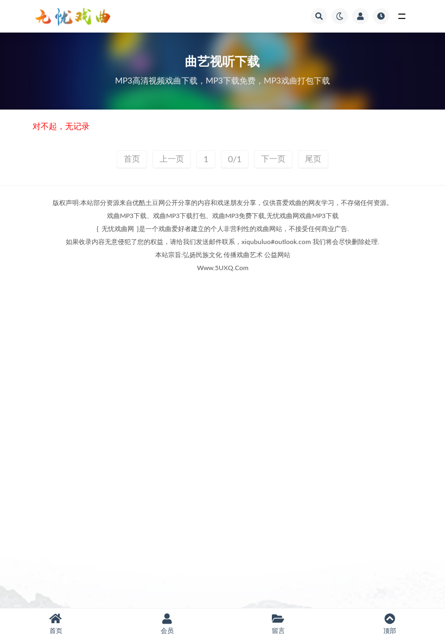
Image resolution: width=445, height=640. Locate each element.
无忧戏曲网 (117, 229)
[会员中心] (360, 16)
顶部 (389, 631)
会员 (167, 631)
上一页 (172, 159)
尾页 (313, 159)
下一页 (273, 159)
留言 (278, 631)
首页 (132, 159)
